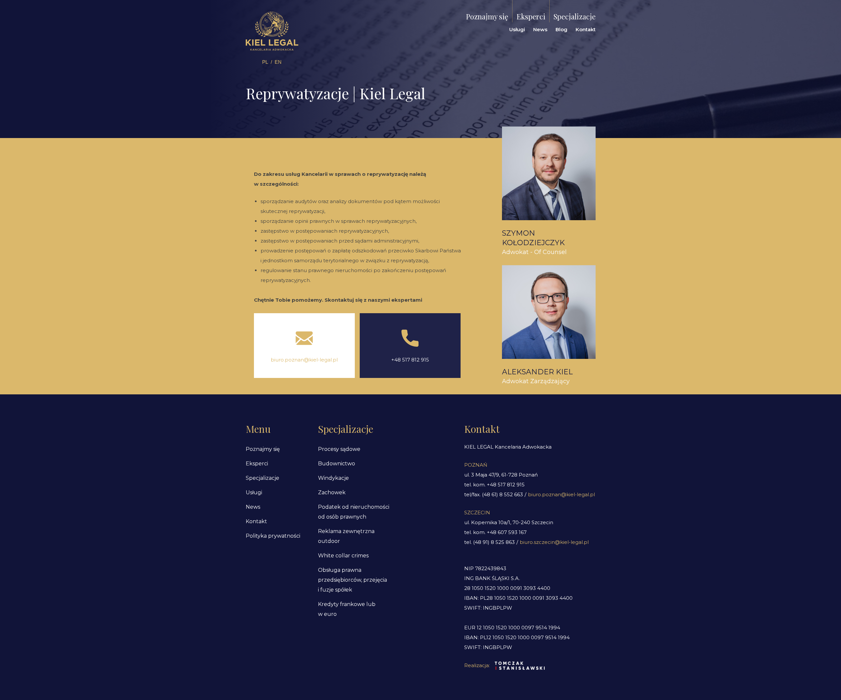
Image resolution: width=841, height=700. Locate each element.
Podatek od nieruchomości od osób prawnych (353, 512)
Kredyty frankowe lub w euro (346, 609)
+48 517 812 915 (410, 360)
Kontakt (586, 29)
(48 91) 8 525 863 (494, 542)
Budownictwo (336, 463)
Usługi (517, 29)
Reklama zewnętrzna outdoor (346, 536)
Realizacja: (477, 665)
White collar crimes (343, 555)
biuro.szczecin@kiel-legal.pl (554, 542)
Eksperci (530, 16)
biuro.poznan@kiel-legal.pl (304, 360)
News (540, 29)
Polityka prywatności (273, 536)
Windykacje (333, 478)
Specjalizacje (575, 16)
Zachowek (332, 492)
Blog (561, 29)
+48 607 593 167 (507, 532)
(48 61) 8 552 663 (502, 494)
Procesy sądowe (339, 449)
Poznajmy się (487, 16)
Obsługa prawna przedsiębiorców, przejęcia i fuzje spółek (352, 580)
